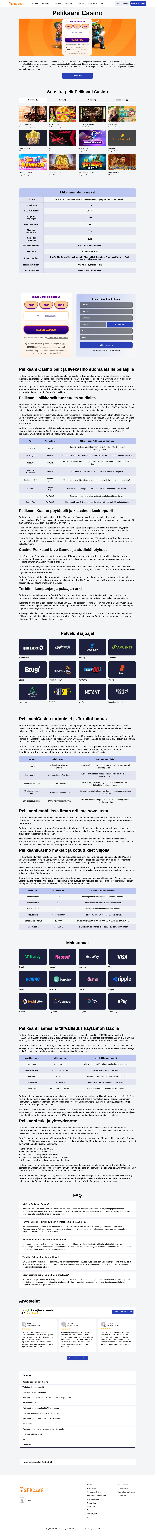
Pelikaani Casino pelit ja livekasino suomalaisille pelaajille (46, 1398)
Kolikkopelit (120, 100)
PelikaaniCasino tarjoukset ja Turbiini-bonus (40, 1408)
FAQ (24, 1439)
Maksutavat (27, 1424)
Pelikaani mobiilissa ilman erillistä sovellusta (40, 1413)
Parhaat (31, 100)
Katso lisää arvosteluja (77, 1358)
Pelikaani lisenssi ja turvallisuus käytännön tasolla (43, 1429)
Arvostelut (26, 1445)
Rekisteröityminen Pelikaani (34, 1392)
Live (61, 100)
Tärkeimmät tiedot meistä (33, 1387)
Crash (90, 100)
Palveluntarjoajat (29, 1403)
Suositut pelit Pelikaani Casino (35, 1382)
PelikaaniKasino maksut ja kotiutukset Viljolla (41, 1418)
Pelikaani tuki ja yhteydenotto (34, 1434)
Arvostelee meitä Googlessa (122, 1312)
